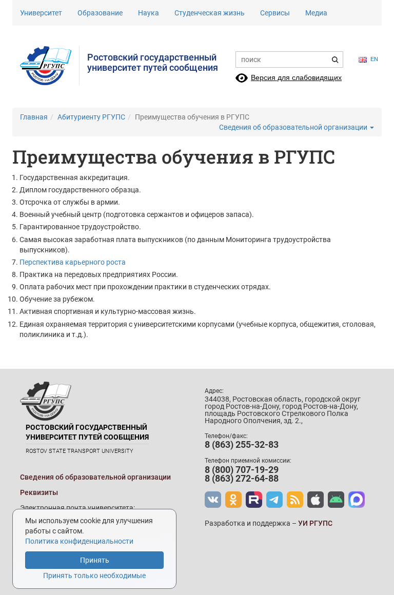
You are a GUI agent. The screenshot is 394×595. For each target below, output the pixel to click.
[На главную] (50, 65)
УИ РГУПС (315, 523)
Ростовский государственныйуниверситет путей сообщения (152, 62)
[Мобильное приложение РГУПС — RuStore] (336, 499)
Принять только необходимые (94, 575)
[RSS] (295, 499)
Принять (94, 560)
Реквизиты (39, 492)
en (374, 59)
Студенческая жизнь (209, 13)
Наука (148, 13)
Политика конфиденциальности (79, 541)
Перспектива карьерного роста (72, 262)
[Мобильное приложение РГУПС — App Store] (315, 499)
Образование (100, 13)
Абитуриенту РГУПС (91, 117)
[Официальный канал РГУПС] (254, 499)
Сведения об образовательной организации (294, 127)
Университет (41, 13)
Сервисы (275, 13)
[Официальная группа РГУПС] (213, 499)
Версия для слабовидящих (296, 77)
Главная (34, 117)
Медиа (316, 13)
